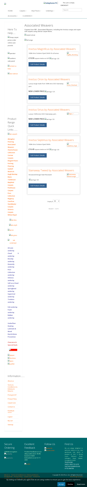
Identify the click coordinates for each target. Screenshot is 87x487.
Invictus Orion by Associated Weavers (49, 79)
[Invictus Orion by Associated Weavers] (73, 84)
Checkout (64, 5)
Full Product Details (37, 64)
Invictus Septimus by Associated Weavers (51, 140)
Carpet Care (12, 403)
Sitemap (10, 425)
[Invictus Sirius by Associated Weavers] (73, 114)
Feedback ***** (11, 412)
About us (11, 381)
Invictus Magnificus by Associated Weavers (52, 49)
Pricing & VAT (12, 395)
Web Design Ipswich (76, 476)
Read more (81, 484)
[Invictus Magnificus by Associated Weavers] (73, 54)
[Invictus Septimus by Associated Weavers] (73, 145)
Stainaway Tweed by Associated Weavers (51, 170)
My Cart (10, 421)
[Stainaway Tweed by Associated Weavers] (73, 175)
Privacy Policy (12, 399)
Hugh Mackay (12, 174)
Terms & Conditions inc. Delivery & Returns (13, 388)
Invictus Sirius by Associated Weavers (49, 109)
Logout (10, 417)
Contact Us (11, 407)
